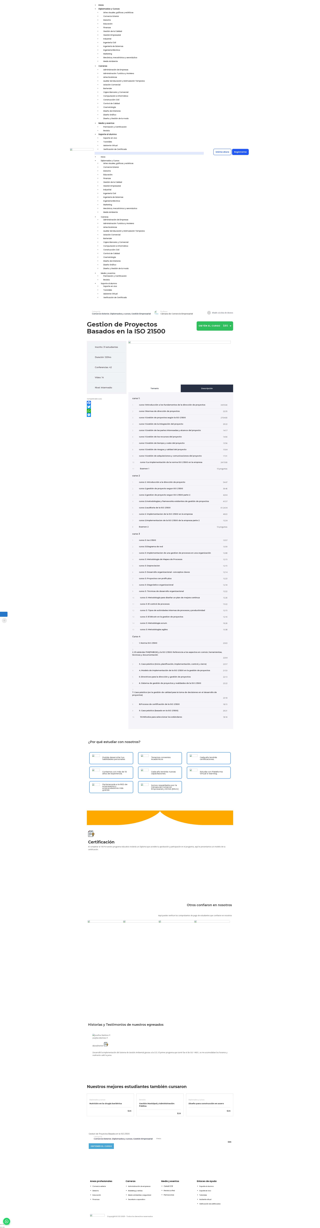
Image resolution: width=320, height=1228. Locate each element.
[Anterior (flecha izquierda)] (1, 1227)
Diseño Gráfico (109, 114)
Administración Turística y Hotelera (118, 73)
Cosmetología (109, 107)
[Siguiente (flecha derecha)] (3, 1227)
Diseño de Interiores (112, 111)
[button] (149, 153)
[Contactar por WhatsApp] (6, 1221)
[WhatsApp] (106, 411)
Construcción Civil (111, 99)
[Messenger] (106, 415)
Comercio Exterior (111, 16)
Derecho (107, 20)
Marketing (107, 54)
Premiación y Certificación (115, 127)
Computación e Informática (115, 96)
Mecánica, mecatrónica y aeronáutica (120, 57)
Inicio (101, 5)
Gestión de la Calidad (112, 31)
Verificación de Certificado (115, 149)
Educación (107, 24)
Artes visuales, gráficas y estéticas (118, 12)
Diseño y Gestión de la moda (115, 118)
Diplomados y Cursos (109, 9)
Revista (106, 130)
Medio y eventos (106, 123)
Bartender (107, 88)
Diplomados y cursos (120, 314)
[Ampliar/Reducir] (1, 1224)
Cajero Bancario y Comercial (115, 92)
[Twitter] (106, 407)
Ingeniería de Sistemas (113, 46)
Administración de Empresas (115, 69)
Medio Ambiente (110, 61)
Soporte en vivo (110, 138)
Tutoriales (107, 141)
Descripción (207, 388)
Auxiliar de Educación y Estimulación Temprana (124, 81)
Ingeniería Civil (109, 42)
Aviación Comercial (111, 84)
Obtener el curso (101, 1146)
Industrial (107, 39)
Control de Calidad (111, 103)
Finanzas (107, 27)
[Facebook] (106, 403)
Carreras (102, 66)
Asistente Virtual (110, 145)
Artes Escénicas (110, 77)
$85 (223, 325)
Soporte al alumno (107, 134)
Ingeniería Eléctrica (111, 50)
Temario (154, 388)
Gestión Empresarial (112, 35)
